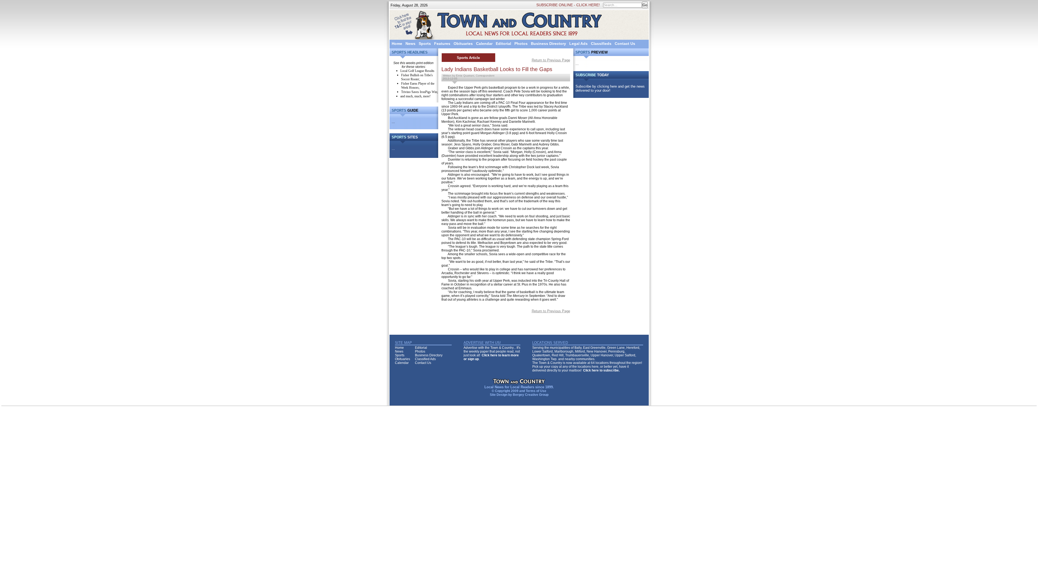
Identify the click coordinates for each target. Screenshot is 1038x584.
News (410, 43)
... (393, 122)
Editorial (503, 43)
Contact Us (625, 43)
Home (397, 43)
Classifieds (601, 43)
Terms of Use (536, 391)
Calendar (484, 43)
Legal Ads (578, 43)
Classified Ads (425, 359)
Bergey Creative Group (530, 395)
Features (442, 43)
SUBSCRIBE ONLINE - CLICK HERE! (568, 5)
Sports (425, 43)
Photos (521, 43)
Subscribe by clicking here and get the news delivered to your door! (610, 88)
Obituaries (463, 43)
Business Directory (548, 43)
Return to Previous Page (551, 60)
